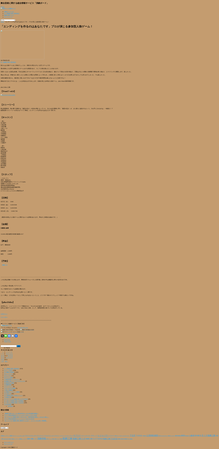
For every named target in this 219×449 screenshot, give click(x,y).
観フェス (57, 439)
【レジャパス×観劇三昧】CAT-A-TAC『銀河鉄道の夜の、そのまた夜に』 (26, 417)
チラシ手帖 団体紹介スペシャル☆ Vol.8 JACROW (19, 419)
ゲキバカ (71, 435)
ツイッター (4, 317)
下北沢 (132, 435)
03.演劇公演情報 (9, 372)
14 (1, 356)
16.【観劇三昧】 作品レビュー (13, 395)
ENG (14, 435)
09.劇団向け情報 (9, 383)
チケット (94, 435)
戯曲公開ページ (9, 15)
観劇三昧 (68, 438)
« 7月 (2, 361)
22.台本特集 (7, 404)
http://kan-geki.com (22, 327)
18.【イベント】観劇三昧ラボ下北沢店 (16, 399)
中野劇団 (144, 435)
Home (2, 22)
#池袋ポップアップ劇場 (6, 435)
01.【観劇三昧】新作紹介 (12, 13)
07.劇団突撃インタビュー (12, 379)
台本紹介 (10, 406)
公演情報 (150, 435)
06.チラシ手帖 (8, 377)
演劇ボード (12, 8)
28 (1, 359)
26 (10, 357)
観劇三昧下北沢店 (110, 439)
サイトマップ (8, 17)
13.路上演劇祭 (8, 390)
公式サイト (4, 314)
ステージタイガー (86, 435)
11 (8, 354)
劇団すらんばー (171, 435)
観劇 (61, 439)
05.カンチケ (7, 376)
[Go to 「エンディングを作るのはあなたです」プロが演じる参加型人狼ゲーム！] (22, 59)
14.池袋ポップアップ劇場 (12, 392)
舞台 (53, 439)
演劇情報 (41, 438)
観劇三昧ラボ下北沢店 (94, 439)
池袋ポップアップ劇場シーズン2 (18, 439)
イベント (62, 435)
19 (10, 356)
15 (3, 356)
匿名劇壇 (187, 435)
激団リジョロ (49, 438)
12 (10, 354)
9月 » (6, 361)
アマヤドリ (57, 435)
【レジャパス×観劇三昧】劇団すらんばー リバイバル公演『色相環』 (25, 420)
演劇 (28, 439)
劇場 (183, 435)
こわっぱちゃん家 (20, 435)
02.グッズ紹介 (8, 370)
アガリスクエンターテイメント (34, 435)
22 (3, 357)
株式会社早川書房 (7, 438)
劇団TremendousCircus (163, 435)
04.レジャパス (8, 374)
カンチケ (67, 435)
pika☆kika (7, 340)
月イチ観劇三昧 (208, 435)
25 (8, 357)
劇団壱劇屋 (178, 435)
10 (6, 354)
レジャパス (103, 435)
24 (6, 357)
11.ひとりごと (8, 386)
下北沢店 (139, 435)
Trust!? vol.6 (7, 341)
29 (3, 359)
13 (12, 354)
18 (8, 356)
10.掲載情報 (7, 384)
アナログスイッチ (49, 435)
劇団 (156, 435)
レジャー (111, 435)
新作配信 (198, 435)
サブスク (77, 435)
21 (1, 357)
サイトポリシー (9, 442)
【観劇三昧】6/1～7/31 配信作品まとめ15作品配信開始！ (21, 413)
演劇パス (5, 265)
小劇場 (191, 435)
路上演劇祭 (130, 438)
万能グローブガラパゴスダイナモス (121, 435)
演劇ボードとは (9, 11)
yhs (15, 435)
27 (12, 357)
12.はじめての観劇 (9, 388)
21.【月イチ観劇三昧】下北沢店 (14, 402)
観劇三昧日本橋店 (122, 439)
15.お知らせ (7, 393)
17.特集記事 (7, 397)
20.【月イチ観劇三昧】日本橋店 (14, 401)
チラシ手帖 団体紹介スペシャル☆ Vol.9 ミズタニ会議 (20, 415)
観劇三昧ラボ (79, 438)
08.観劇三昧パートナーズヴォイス (14, 381)
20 (12, 356)
